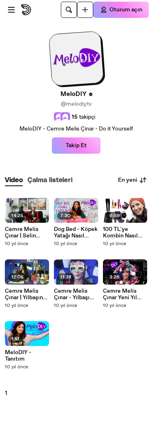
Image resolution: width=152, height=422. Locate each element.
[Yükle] (85, 10)
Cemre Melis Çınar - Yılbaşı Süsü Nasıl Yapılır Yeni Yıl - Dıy (74, 294)
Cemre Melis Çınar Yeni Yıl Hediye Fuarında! (125, 294)
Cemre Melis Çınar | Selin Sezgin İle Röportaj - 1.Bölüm (22, 232)
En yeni (127, 180)
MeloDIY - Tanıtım (18, 355)
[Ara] (69, 10)
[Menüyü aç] (11, 10)
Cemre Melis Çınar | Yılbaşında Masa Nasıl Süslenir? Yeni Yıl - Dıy (27, 294)
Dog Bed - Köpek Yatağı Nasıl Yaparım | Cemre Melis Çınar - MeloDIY (76, 232)
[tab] (14, 180)
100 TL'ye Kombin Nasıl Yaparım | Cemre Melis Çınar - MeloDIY (124, 232)
